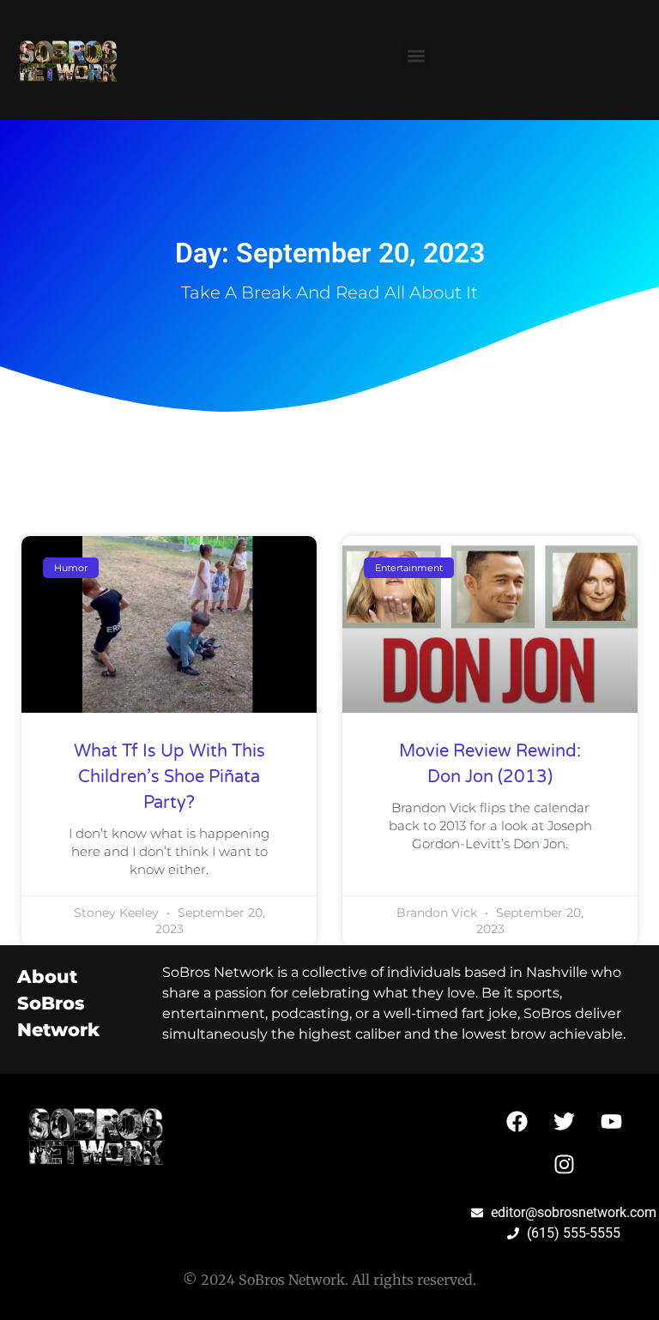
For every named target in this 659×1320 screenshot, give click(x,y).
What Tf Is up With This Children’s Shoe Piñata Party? (169, 777)
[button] (416, 56)
